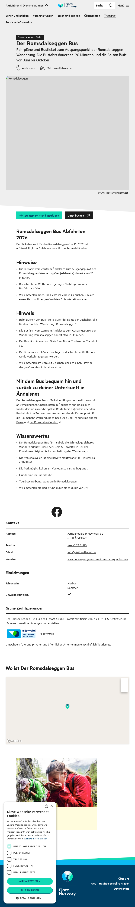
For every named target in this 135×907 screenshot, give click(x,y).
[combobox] (46, 806)
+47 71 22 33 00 (77, 545)
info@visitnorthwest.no (82, 552)
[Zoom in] (124, 681)
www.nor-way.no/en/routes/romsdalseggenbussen (98, 559)
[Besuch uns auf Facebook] (57, 512)
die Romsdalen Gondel (44, 422)
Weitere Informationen (35, 838)
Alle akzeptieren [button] (29, 881)
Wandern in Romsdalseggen (60, 481)
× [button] (51, 806)
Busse (20, 422)
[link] (123, 878)
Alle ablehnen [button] (30, 890)
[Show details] (67, 706)
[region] (67, 710)
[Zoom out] (124, 688)
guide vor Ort (79, 487)
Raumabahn (28, 417)
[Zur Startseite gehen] (67, 5)
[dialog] (30, 852)
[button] (30, 898)
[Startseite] (67, 883)
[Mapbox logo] (14, 741)
